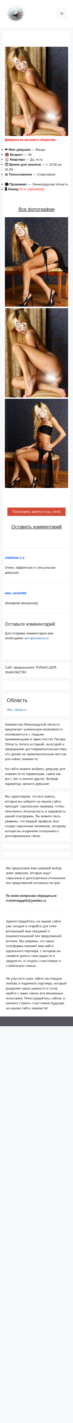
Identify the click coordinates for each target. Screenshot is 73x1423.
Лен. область (17, 710)
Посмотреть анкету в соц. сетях (36, 512)
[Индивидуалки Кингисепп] (15, 13)
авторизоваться (36, 638)
